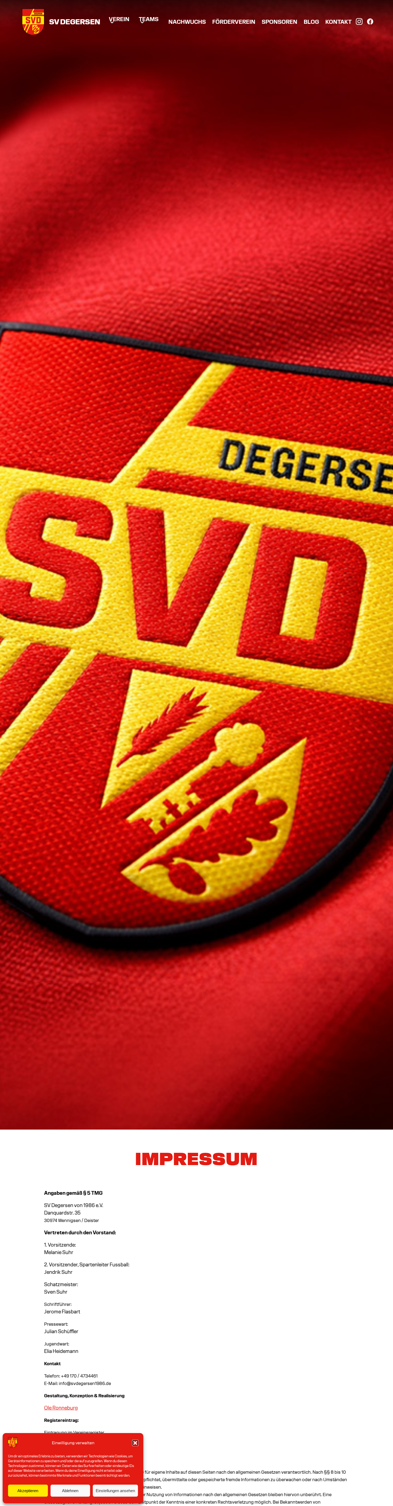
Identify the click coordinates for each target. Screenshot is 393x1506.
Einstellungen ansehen (115, 1490)
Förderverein (233, 22)
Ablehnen (70, 1490)
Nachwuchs (187, 22)
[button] (135, 1443)
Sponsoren (279, 22)
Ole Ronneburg (61, 1408)
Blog (311, 22)
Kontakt (338, 22)
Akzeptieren (27, 1490)
